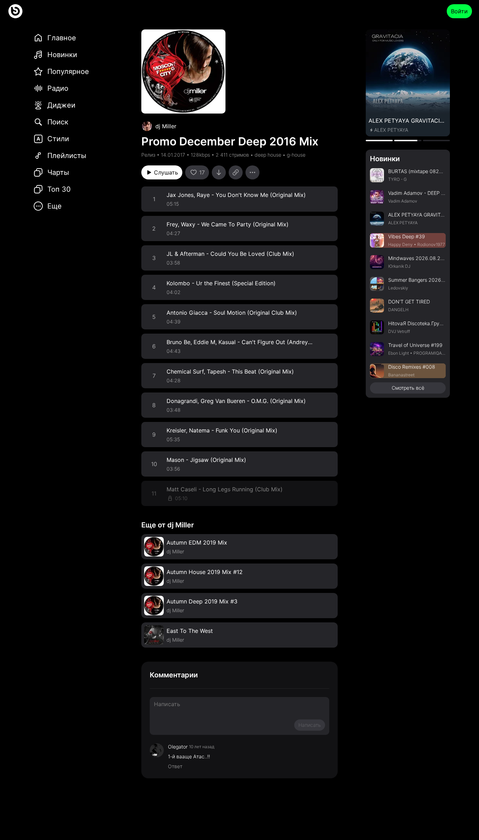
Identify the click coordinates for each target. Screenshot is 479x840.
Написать (309, 725)
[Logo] (15, 11)
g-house (296, 155)
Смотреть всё (408, 388)
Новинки (385, 159)
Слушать (166, 172)
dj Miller (165, 126)
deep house (268, 155)
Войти (459, 11)
